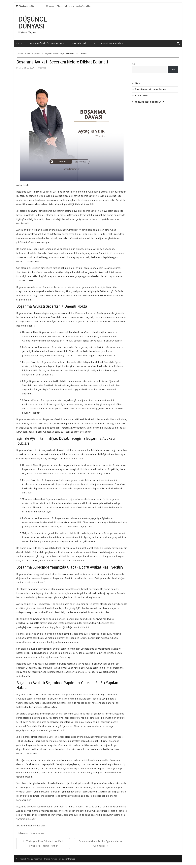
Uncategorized (37, 832)
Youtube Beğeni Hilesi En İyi (110, 43)
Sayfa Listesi (78, 43)
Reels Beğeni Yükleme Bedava (47, 43)
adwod (43, 67)
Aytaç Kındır (22, 184)
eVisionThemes (68, 859)
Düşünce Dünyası (32, 23)
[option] (83, 6)
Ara (133, 63)
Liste (19, 43)
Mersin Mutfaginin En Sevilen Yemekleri (74, 6)
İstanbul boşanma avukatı (30, 825)
